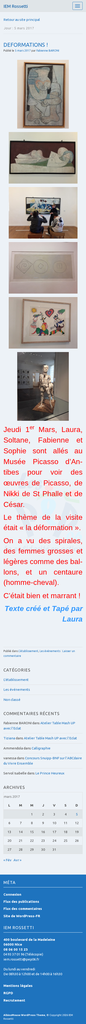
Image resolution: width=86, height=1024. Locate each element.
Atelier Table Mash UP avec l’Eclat (50, 738)
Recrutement (14, 1000)
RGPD (8, 993)
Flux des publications (21, 901)
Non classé (11, 700)
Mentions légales (18, 986)
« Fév (7, 860)
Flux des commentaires (22, 909)
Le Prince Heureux (49, 773)
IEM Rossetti (15, 6)
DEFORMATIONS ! (25, 45)
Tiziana (9, 738)
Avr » (17, 860)
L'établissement (28, 651)
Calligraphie (41, 748)
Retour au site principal (21, 20)
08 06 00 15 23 (15, 949)
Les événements (50, 651)
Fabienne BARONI (47, 50)
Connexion (12, 894)
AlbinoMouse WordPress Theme (24, 1015)
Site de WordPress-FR (21, 916)
